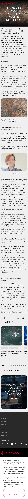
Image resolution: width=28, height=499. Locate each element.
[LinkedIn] (7, 443)
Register (14, 399)
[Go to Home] (14, 453)
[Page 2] (6, 365)
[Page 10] (21, 365)
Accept (14, 491)
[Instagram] (21, 443)
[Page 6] (14, 365)
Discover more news (13, 370)
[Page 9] (20, 365)
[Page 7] (16, 365)
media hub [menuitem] (4, 421)
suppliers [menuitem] (4, 435)
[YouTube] (12, 443)
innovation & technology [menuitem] (9, 427)
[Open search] (20, 3)
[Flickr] (16, 443)
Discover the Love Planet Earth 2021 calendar (14, 312)
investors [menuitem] (4, 432)
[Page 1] (3, 365)
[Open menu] (25, 3)
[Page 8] (18, 365)
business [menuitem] (4, 424)
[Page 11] (23, 365)
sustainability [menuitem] (5, 429)
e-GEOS (11, 140)
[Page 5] (12, 365)
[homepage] (7, 4)
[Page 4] (10, 365)
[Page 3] (8, 365)
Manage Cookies (14, 495)
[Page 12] (25, 365)
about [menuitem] (3, 415)
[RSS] (26, 443)
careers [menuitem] (3, 418)
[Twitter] (2, 443)
